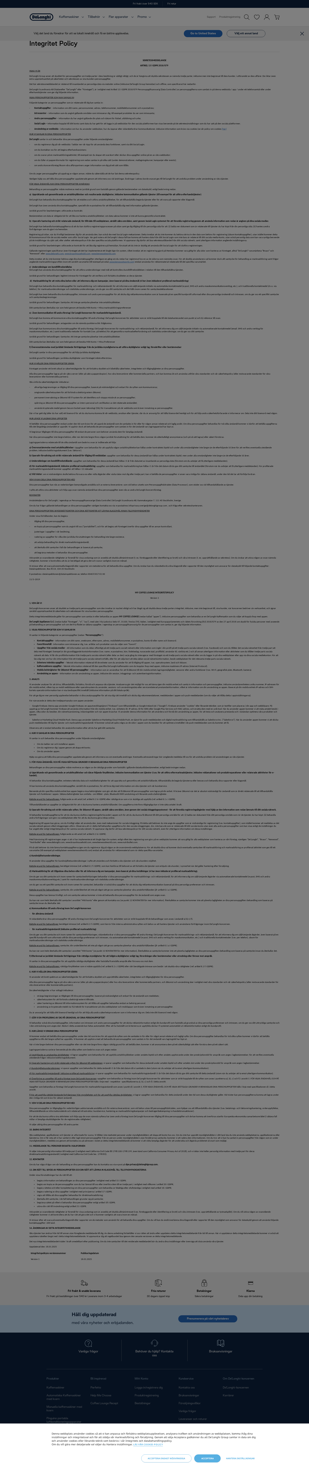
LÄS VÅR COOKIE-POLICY (148, 1444)
